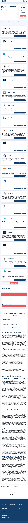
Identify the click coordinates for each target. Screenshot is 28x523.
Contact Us (20, 504)
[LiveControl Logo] (4, 245)
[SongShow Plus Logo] (4, 258)
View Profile (22, 33)
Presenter (10, 28)
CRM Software (3, 505)
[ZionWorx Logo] (4, 206)
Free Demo (16, 48)
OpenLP (9, 155)
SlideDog (9, 271)
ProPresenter (10, 130)
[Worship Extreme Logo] (4, 118)
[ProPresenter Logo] (4, 130)
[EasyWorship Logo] (4, 80)
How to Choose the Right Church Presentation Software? (11, 327)
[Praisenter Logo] (4, 54)
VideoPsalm (10, 66)
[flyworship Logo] (4, 41)
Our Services (11, 505)
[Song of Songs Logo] (4, 105)
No (24, 15)
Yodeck (9, 168)
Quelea (9, 143)
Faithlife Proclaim (11, 92)
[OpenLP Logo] (4, 155)
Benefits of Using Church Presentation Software (10, 324)
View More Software (14, 283)
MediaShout (10, 193)
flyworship (10, 41)
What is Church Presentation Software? (9, 321)
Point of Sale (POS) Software (5, 511)
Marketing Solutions (12, 504)
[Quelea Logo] (4, 143)
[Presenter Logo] (4, 28)
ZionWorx (10, 206)
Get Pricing (22, 48)
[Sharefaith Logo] (4, 218)
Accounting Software (4, 508)
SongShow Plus (11, 258)
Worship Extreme (11, 117)
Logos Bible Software (12, 180)
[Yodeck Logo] (4, 168)
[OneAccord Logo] (4, 232)
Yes (21, 15)
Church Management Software (6, 288)
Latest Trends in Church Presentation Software (10, 329)
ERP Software (3, 507)
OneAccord (10, 232)
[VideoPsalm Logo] (4, 66)
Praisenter (10, 53)
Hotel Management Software (5, 517)
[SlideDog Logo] (4, 271)
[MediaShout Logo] (4, 193)
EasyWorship (10, 80)
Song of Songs (11, 105)
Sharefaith (10, 218)
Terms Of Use (20, 505)
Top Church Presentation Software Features (9, 322)
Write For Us (20, 508)
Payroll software (4, 504)
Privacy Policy (20, 507)
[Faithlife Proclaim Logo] (4, 92)
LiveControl (10, 245)
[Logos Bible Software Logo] (4, 181)
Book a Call (14, 306)
